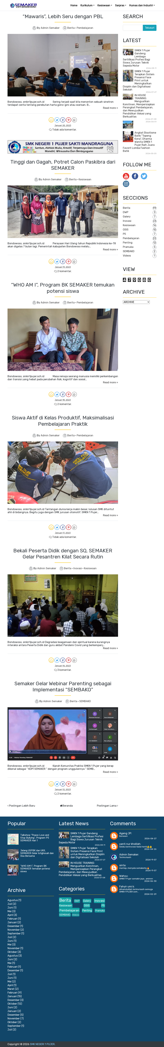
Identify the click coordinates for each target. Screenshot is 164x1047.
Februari (12, 918)
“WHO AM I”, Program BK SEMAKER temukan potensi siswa (63, 288)
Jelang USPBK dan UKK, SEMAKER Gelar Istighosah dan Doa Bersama (37, 853)
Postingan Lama (106, 805)
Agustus (13, 900)
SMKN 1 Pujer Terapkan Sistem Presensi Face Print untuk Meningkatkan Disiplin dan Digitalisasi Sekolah (138, 80)
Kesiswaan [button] (104, 5)
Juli (10, 903)
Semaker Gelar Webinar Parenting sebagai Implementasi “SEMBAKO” (62, 686)
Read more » (110, 107)
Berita (71, 27)
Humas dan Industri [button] (141, 5)
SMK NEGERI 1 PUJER (42, 1044)
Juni (10, 907)
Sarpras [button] (119, 5)
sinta (122, 865)
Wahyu (123, 875)
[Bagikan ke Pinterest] (68, 119)
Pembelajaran (85, 27)
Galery (127, 216)
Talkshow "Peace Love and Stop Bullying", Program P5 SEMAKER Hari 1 (34, 838)
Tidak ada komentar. (64, 129)
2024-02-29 (150, 894)
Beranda (67, 805)
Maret (11, 988)
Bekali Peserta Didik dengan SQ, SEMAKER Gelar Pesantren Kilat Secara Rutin (62, 554)
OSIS (125, 229)
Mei (10, 911)
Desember (14, 926)
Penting (127, 242)
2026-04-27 (150, 838)
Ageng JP (125, 833)
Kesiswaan (85, 179)
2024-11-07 (150, 859)
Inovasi (77, 568)
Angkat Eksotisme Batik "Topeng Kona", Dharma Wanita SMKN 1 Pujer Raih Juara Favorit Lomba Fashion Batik (139, 142)
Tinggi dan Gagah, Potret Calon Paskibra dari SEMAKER (62, 165)
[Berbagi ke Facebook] (62, 119)
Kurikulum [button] (87, 5)
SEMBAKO (85, 701)
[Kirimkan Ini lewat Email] (51, 119)
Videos (127, 255)
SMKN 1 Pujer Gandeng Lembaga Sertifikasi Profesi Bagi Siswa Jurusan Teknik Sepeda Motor (136, 58)
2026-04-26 (150, 849)
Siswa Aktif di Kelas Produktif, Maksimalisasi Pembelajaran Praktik (63, 421)
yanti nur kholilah (129, 843)
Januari (12, 922)
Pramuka (128, 246)
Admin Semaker (128, 854)
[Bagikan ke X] (57, 119)
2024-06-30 (150, 881)
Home (73, 5)
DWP (125, 212)
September (14, 933)
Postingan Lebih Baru (22, 805)
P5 (124, 233)
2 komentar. (64, 271)
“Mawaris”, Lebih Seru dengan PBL (63, 16)
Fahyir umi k (126, 886)
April (10, 915)
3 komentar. (64, 669)
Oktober (12, 951)
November (14, 929)
